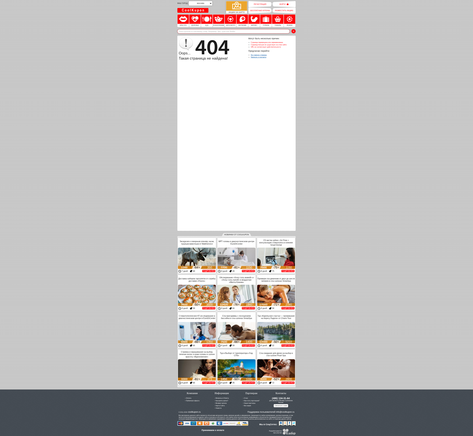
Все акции (247, 406)
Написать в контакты (258, 57)
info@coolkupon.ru (285, 412)
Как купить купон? (222, 401)
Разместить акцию (284, 10)
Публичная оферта (192, 401)
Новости (219, 408)
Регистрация (260, 4)
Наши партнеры (249, 403)
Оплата (188, 398)
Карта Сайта (220, 406)
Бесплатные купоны (260, 10)
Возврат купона (221, 403)
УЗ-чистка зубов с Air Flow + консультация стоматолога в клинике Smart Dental (276, 242)
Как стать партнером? (252, 401)
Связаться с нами (281, 406)
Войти (282, 4)
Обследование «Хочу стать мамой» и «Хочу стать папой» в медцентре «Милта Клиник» (236, 279)
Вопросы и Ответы (222, 398)
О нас (246, 398)
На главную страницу (259, 55)
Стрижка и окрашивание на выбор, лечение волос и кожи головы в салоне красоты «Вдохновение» (197, 354)
